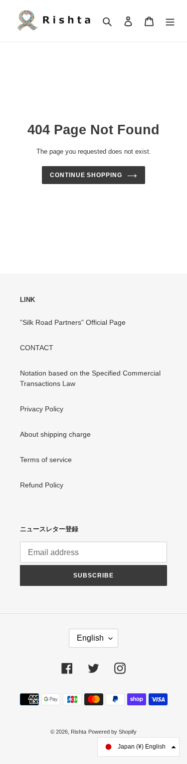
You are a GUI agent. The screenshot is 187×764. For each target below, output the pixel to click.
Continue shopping (86, 175)
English (90, 638)
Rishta (78, 732)
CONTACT (36, 348)
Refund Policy (41, 485)
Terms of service (46, 460)
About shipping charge (55, 434)
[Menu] (170, 21)
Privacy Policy (41, 409)
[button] (138, 747)
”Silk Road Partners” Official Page (73, 322)
